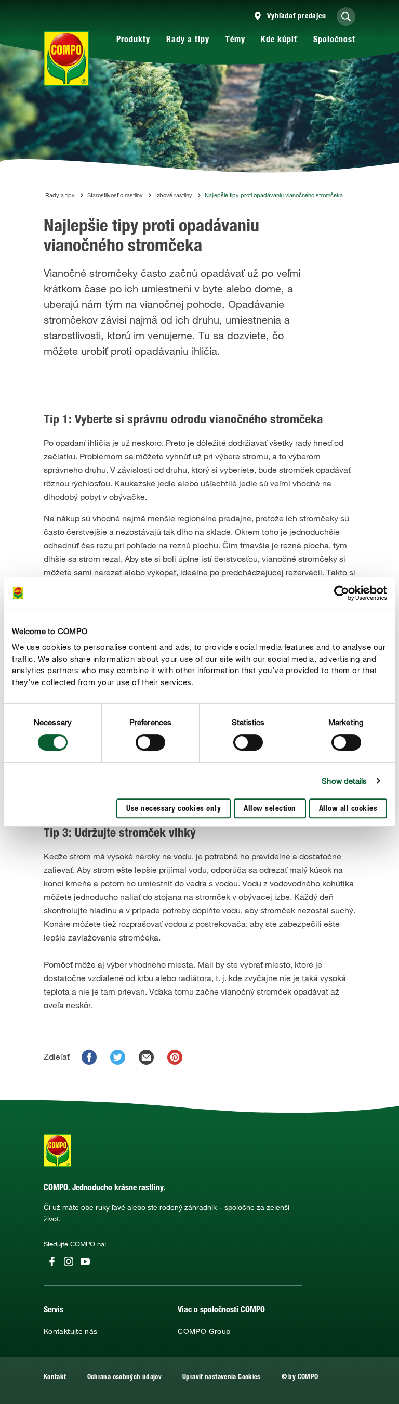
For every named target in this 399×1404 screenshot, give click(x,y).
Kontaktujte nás (71, 1331)
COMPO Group (204, 1331)
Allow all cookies (348, 809)
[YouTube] (85, 1261)
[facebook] (89, 1057)
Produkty (133, 40)
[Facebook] (52, 1261)
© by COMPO (300, 1377)
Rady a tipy (187, 40)
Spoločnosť (334, 40)
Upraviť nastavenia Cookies (221, 1377)
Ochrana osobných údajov (124, 1377)
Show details (344, 780)
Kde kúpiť (279, 40)
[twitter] (117, 1057)
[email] (146, 1057)
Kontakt (55, 1377)
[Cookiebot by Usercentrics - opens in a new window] (341, 593)
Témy (235, 40)
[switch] (150, 742)
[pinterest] (175, 1057)
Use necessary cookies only (173, 809)
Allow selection (270, 809)
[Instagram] (68, 1261)
